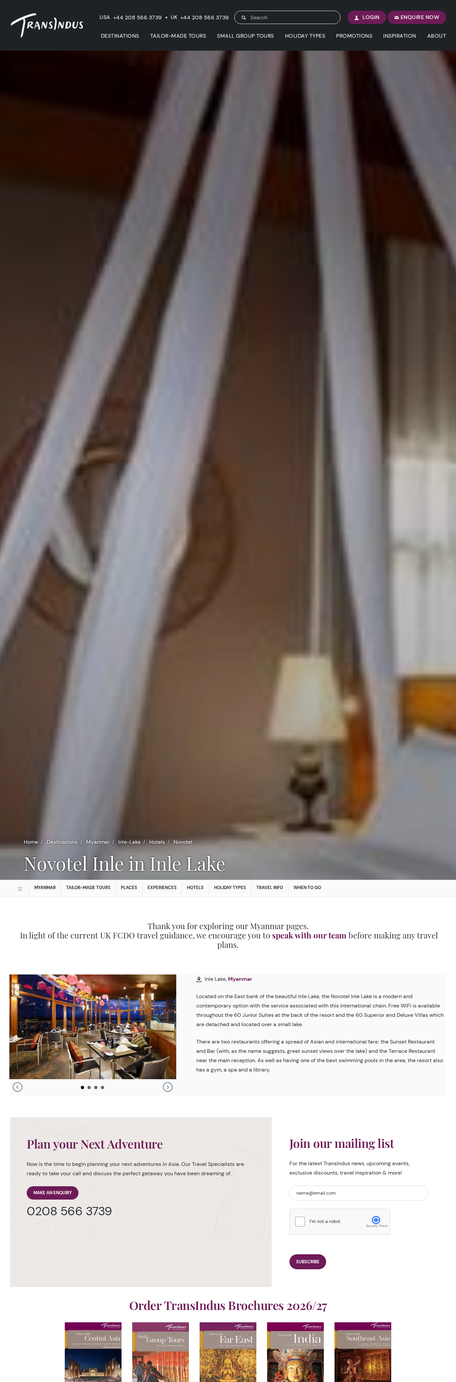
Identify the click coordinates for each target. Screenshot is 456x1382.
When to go (307, 887)
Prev (17, 1087)
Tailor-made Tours (88, 887)
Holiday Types (230, 887)
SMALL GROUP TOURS (245, 35)
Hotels (157, 841)
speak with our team (309, 935)
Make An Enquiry (52, 1193)
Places (129, 887)
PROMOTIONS (354, 35)
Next (167, 1087)
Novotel (183, 841)
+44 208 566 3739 (137, 18)
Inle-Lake (129, 841)
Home (31, 841)
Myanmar (97, 841)
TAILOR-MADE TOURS (178, 35)
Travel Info (269, 887)
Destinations (62, 841)
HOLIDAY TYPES (305, 35)
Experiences (162, 887)
